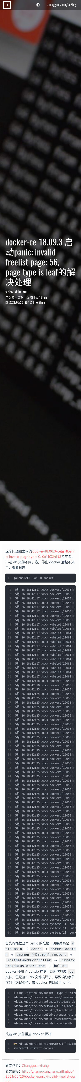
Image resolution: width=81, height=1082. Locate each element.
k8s (10, 291)
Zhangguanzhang (35, 1065)
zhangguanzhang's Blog (61, 4)
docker (22, 291)
